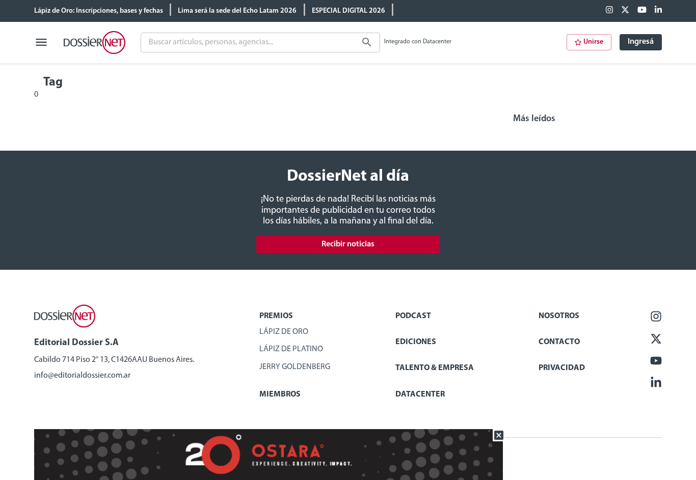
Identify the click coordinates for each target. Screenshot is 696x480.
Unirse (593, 42)
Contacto (559, 342)
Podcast (413, 316)
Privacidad (562, 368)
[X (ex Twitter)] (625, 11)
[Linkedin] (658, 11)
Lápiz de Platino (291, 349)
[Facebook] (609, 11)
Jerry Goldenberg (294, 367)
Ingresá (641, 42)
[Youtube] (642, 11)
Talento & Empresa (434, 368)
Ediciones (415, 342)
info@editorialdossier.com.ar (82, 376)
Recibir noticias (348, 244)
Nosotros (559, 316)
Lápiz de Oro (283, 332)
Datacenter (420, 394)
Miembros (280, 394)
